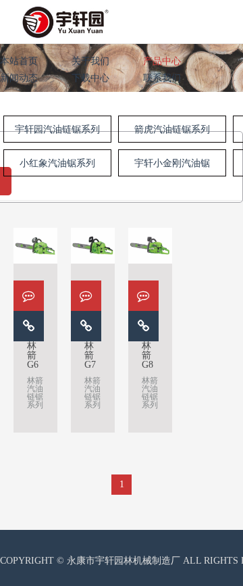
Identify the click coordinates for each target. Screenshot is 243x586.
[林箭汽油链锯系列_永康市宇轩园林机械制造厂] (66, 19)
